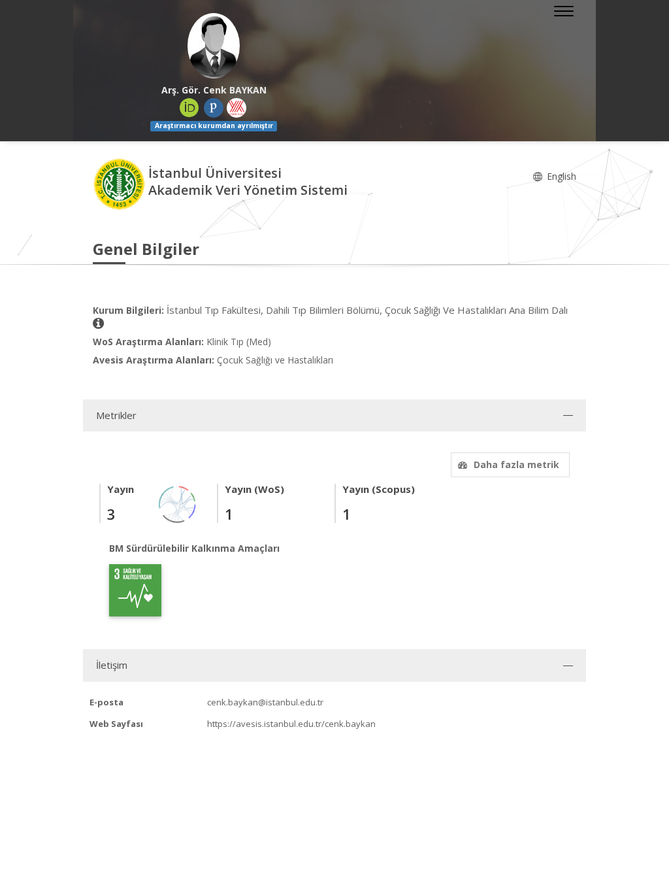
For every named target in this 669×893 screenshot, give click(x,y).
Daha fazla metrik (516, 464)
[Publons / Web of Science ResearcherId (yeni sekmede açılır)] (213, 108)
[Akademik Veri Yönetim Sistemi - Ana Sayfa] (120, 183)
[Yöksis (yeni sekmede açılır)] (236, 108)
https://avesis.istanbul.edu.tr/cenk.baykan (291, 724)
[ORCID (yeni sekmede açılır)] (189, 108)
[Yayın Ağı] (178, 503)
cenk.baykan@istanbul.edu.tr (265, 702)
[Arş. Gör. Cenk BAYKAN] (213, 45)
